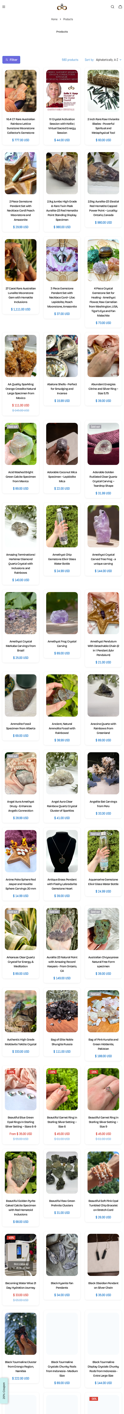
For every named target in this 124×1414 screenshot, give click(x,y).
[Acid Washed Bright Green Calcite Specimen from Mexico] (20, 444)
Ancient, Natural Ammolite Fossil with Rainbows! (62, 728)
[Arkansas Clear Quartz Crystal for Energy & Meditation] (20, 929)
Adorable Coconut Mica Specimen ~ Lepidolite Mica (62, 476)
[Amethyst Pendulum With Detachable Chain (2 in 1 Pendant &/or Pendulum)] (103, 613)
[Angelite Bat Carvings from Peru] (103, 773)
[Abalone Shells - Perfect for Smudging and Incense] (62, 356)
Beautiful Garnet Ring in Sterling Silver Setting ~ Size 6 (62, 1122)
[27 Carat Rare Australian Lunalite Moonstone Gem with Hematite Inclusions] (20, 260)
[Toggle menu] (3, 7)
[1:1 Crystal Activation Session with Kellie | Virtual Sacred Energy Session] (62, 91)
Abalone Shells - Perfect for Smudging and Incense (62, 388)
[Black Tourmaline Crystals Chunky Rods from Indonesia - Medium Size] (62, 1334)
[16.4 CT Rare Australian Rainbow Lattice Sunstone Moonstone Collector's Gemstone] (20, 91)
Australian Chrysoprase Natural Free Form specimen (103, 962)
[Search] (112, 7)
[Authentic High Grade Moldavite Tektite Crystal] (20, 1011)
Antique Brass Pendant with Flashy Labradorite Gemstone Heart (62, 884)
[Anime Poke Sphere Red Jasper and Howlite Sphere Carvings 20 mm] (20, 851)
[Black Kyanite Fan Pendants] (62, 1255)
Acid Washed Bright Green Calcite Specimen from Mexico (21, 476)
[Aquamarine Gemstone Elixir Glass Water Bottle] (103, 851)
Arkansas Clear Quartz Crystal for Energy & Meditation (21, 962)
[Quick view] (31, 78)
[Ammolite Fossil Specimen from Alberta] (20, 695)
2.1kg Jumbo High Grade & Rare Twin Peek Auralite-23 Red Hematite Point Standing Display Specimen (62, 210)
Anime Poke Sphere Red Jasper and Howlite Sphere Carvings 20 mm (20, 884)
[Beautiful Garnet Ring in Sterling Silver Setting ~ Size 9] (103, 1089)
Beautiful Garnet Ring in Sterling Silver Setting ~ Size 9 (103, 1122)
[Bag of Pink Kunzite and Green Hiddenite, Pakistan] (103, 1011)
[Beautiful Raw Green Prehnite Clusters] (62, 1173)
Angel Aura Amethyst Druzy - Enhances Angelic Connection (20, 806)
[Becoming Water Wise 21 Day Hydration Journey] (20, 1255)
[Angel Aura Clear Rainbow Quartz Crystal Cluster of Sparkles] (62, 773)
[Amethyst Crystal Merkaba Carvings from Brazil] (20, 613)
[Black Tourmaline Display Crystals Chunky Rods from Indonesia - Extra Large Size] (103, 1334)
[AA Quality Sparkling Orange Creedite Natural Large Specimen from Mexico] (20, 356)
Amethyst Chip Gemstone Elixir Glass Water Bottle (62, 559)
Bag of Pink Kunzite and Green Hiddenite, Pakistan (103, 1044)
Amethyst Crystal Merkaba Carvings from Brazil (21, 646)
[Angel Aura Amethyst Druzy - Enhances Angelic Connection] (20, 773)
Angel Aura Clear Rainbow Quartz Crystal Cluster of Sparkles (62, 806)
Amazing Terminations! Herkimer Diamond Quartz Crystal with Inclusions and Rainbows (20, 563)
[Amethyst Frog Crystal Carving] (62, 613)
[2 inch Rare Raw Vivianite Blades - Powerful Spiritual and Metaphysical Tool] (103, 91)
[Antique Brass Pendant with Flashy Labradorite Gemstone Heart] (62, 851)
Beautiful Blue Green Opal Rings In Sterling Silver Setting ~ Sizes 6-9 (20, 1122)
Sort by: (89, 60)
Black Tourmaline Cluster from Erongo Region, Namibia (20, 1366)
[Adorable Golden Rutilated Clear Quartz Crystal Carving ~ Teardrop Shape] (103, 444)
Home (54, 19)
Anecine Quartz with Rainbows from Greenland (103, 728)
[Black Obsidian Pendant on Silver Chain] (103, 1255)
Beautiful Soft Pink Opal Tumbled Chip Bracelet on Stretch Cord (103, 1205)
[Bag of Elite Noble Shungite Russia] (62, 1011)
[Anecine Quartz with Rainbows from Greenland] (103, 695)
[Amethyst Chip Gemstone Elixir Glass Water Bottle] (62, 526)
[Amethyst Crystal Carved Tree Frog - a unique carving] (103, 526)
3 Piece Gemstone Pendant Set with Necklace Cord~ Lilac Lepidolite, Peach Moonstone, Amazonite (62, 297)
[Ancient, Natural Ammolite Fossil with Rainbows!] (62, 695)
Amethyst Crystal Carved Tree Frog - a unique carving (103, 559)
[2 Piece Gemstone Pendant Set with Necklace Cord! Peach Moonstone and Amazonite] (20, 173)
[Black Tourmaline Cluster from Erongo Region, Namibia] (20, 1334)
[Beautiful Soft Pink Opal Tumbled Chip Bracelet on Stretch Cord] (103, 1173)
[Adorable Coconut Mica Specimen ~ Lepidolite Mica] (62, 444)
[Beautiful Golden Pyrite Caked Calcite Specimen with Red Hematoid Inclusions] (20, 1173)
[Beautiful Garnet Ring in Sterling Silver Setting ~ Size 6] (62, 1089)
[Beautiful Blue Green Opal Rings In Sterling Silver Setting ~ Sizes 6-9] (20, 1089)
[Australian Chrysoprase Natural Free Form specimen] (103, 929)
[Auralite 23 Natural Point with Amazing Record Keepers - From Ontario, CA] (62, 929)
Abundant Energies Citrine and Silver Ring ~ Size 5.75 (103, 388)
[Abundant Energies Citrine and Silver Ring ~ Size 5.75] (103, 356)
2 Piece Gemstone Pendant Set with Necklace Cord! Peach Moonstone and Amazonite (20, 210)
